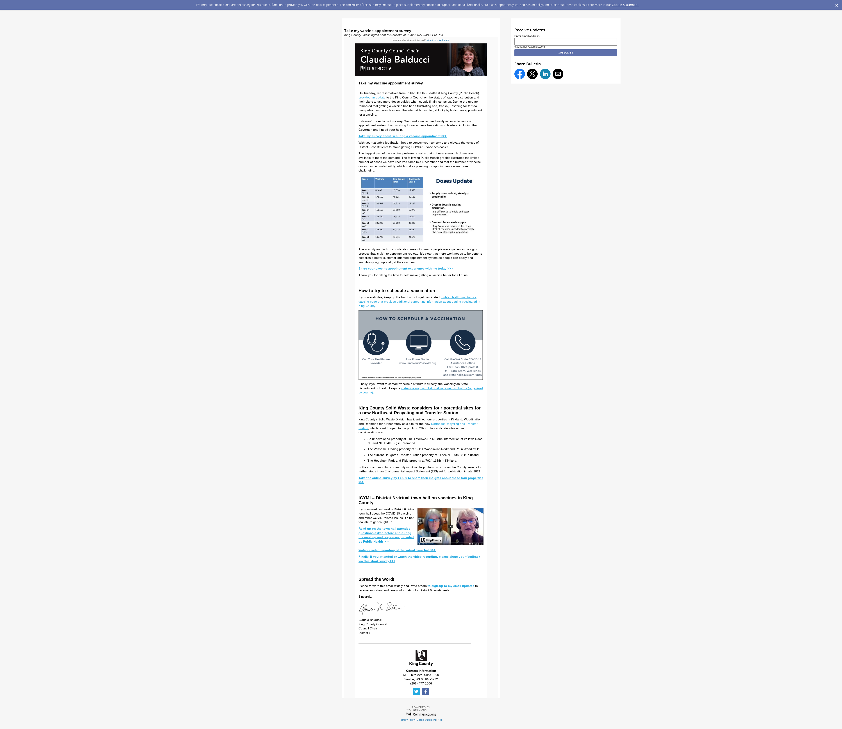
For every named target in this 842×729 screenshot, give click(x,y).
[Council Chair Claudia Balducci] (421, 75)
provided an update (372, 97)
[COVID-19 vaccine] (421, 378)
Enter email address (527, 36)
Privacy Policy (407, 719)
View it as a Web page (438, 40)
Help (440, 719)
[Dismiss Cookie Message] (836, 4)
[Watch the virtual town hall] (421, 244)
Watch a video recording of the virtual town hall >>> (397, 550)
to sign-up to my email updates (451, 586)
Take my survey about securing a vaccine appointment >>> (403, 136)
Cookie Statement (625, 5)
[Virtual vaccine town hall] (450, 544)
